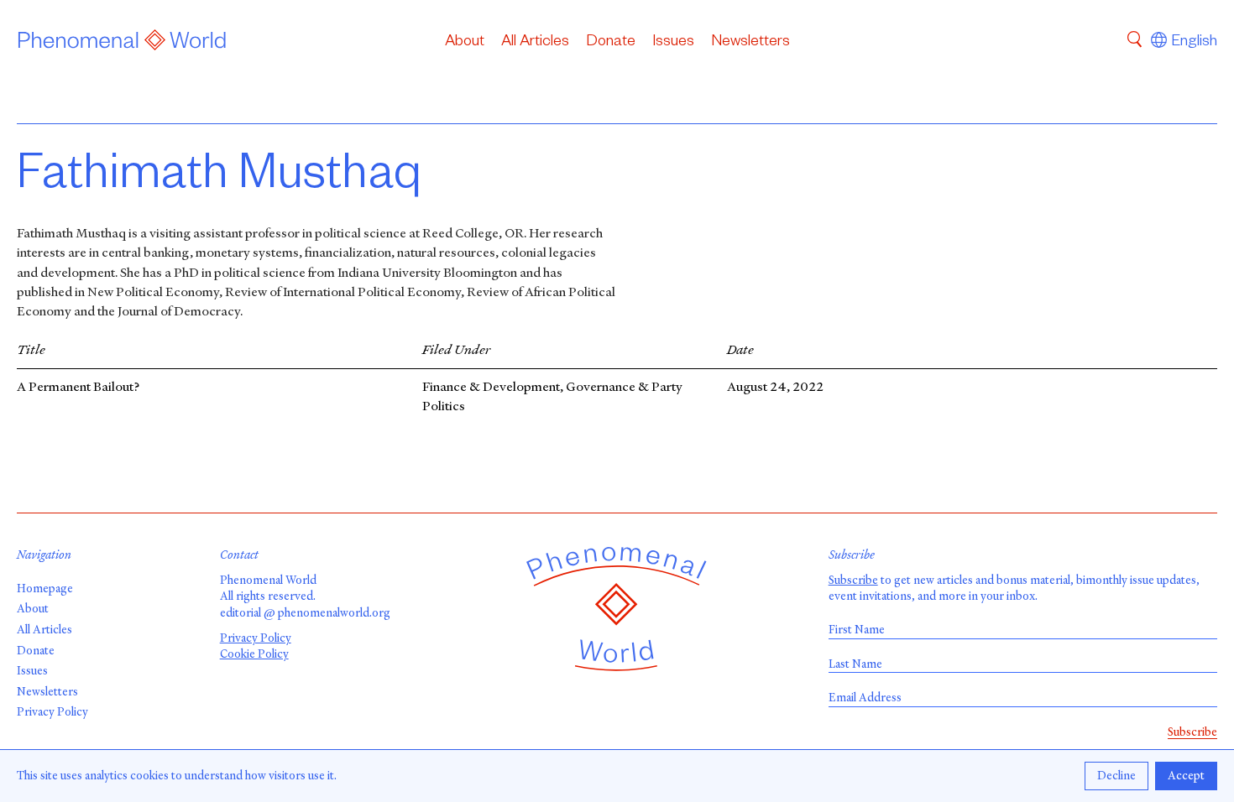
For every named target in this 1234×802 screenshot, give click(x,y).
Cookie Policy (254, 654)
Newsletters (750, 42)
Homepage (45, 588)
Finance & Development (491, 387)
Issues (673, 42)
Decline (1116, 776)
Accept (1186, 776)
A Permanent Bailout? (78, 387)
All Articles (535, 42)
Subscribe (853, 580)
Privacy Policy (52, 712)
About (464, 42)
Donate (610, 42)
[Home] (122, 42)
